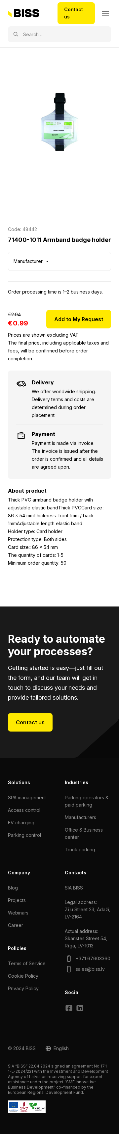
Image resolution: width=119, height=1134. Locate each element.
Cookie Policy (23, 976)
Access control (24, 810)
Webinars (18, 912)
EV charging (21, 822)
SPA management (27, 797)
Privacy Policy (23, 988)
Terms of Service (27, 963)
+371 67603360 (93, 958)
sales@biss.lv (90, 969)
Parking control (24, 835)
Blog (13, 887)
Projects (17, 900)
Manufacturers (80, 817)
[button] (57, 1048)
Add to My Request (78, 319)
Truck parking (80, 849)
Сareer (15, 925)
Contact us (73, 13)
